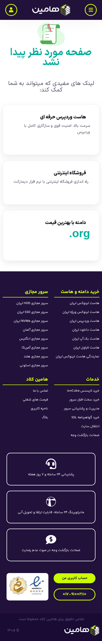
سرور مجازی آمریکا (35, 347)
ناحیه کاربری (39, 408)
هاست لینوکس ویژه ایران (81, 312)
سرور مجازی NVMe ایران (31, 321)
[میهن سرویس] (64, 630)
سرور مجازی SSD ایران (32, 312)
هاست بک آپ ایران (85, 338)
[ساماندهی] (18, 586)
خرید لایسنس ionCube (83, 390)
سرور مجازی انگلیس (33, 338)
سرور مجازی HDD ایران (32, 303)
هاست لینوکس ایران (84, 303)
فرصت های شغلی (35, 399)
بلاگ (45, 417)
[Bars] (91, 10)
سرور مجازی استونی (34, 365)
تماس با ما (40, 390)
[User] (11, 10)
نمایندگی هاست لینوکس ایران (77, 356)
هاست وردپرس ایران (84, 321)
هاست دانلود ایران (85, 330)
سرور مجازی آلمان (35, 330)
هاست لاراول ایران (86, 347)
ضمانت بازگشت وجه (85, 435)
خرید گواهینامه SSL (85, 417)
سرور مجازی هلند (36, 356)
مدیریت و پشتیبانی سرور (81, 408)
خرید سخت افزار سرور (84, 399)
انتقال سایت (90, 426)
